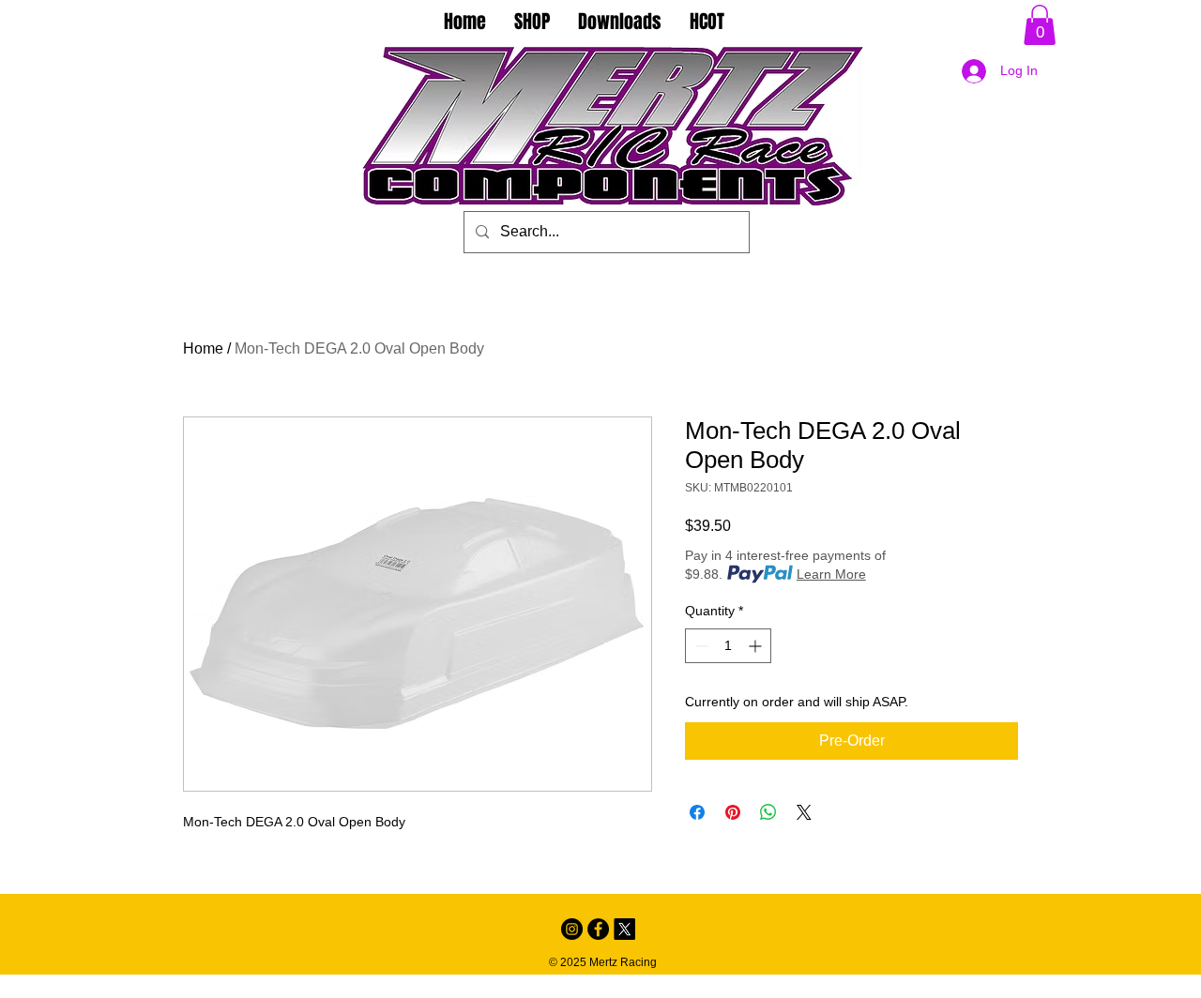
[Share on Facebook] (697, 812)
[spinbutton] (728, 645)
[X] (624, 929)
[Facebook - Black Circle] (598, 929)
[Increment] (756, 645)
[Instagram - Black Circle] (572, 929)
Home (203, 348)
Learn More (831, 574)
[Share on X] (804, 812)
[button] (1040, 25)
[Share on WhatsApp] (768, 812)
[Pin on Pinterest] (733, 812)
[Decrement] (699, 645)
